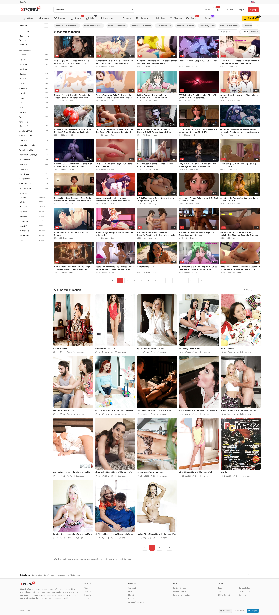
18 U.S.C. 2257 (244, 591)
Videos (86, 588)
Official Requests (224, 595)
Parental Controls (179, 591)
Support (242, 595)
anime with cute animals (141, 25)
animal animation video (93, 25)
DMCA (220, 591)
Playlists (131, 595)
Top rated (23, 40)
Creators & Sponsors (136, 602)
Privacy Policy (244, 588)
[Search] (132, 9)
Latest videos (24, 31)
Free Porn (24, 2)
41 (191, 280)
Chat (130, 591)
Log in (241, 9)
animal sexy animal (207, 25)
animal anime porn (164, 25)
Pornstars (23, 44)
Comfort (245, 32)
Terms (220, 588)
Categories (87, 595)
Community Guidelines (181, 595)
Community (132, 588)
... (184, 280)
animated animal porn (185, 25)
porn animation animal (229, 25)
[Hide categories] (46, 25)
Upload (131, 598)
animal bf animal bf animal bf (67, 25)
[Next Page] (201, 280)
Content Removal (179, 588)
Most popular (24, 36)
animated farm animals (117, 25)
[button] (258, 26)
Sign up (253, 9)
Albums (86, 598)
